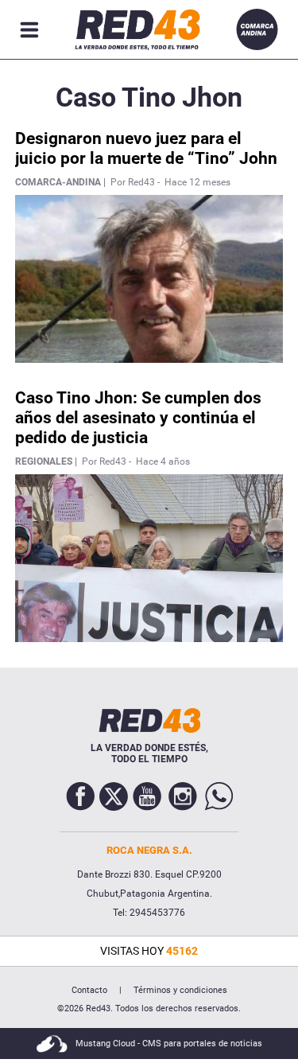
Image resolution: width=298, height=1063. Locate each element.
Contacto (89, 990)
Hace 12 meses (197, 182)
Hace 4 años (163, 461)
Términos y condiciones (180, 990)
